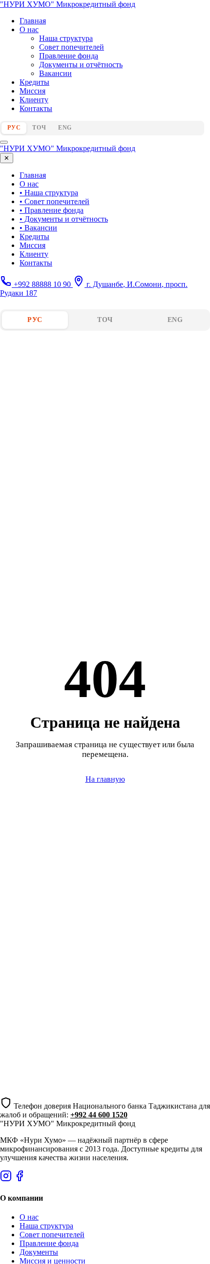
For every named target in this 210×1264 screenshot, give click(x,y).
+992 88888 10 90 (42, 284)
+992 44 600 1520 (98, 1115)
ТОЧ (39, 128)
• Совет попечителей (54, 201)
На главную (105, 779)
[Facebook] (19, 1179)
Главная (33, 21)
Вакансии (55, 73)
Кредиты (34, 82)
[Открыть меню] (4, 142)
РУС (14, 128)
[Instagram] (6, 1179)
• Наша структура (49, 193)
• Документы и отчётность (64, 219)
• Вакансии (38, 228)
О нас (29, 29)
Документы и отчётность (81, 64)
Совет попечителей (71, 47)
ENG (65, 128)
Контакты (36, 108)
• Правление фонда (52, 210)
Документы (39, 1252)
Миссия (32, 91)
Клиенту (34, 99)
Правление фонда (68, 56)
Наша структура (66, 38)
